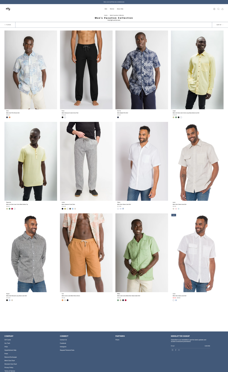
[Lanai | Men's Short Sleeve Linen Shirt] (197, 161)
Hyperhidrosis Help (10, 350)
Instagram (63, 347)
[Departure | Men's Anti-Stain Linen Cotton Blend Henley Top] (30, 161)
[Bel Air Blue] (72, 209)
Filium (117, 340)
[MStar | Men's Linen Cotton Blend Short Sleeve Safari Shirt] (141, 252)
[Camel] (9, 117)
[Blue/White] (120, 209)
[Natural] (75, 209)
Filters (8, 25)
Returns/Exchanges (10, 357)
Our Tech (7, 343)
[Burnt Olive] (70, 209)
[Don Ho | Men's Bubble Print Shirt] (141, 69)
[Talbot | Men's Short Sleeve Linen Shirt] (141, 161)
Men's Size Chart (9, 360)
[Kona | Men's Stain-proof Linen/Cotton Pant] (86, 69)
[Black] (62, 117)
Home (106, 15)
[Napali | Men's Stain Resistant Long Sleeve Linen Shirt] (30, 252)
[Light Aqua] (178, 209)
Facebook (63, 343)
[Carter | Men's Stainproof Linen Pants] (86, 161)
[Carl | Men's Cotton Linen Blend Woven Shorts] (86, 252)
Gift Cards (7, 340)
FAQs (6, 347)
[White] (65, 117)
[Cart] (222, 8)
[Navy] (7, 117)
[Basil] (176, 117)
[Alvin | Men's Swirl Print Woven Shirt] (30, 69)
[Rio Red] (12, 209)
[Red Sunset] (176, 209)
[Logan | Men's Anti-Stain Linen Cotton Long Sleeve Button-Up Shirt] (197, 69)
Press (6, 353)
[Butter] (173, 117)
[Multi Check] (123, 209)
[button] (105, 9)
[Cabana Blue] (9, 300)
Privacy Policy (8, 367)
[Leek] (65, 209)
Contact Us (63, 340)
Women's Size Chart (10, 364)
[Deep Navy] (62, 209)
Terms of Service (9, 371)
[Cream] (65, 300)
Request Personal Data (67, 350)
